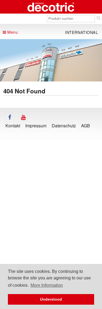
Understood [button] (51, 299)
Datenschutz (64, 125)
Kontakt (12, 125)
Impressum (36, 125)
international (81, 32)
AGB (85, 125)
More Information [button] (46, 285)
